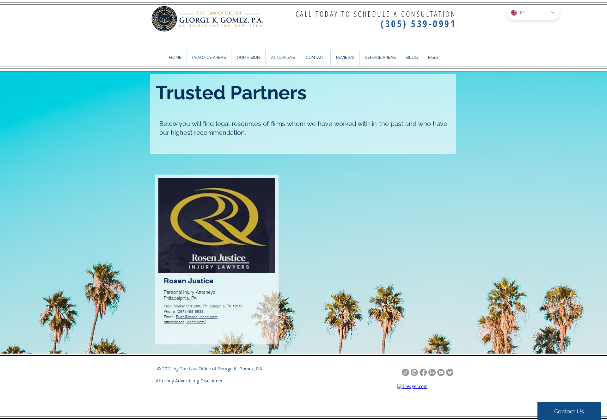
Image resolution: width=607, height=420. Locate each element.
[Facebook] (423, 372)
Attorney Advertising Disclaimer (189, 381)
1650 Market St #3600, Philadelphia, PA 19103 (203, 306)
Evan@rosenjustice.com (197, 316)
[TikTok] (405, 372)
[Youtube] (441, 372)
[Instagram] (414, 372)
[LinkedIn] (432, 372)
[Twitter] (449, 372)
